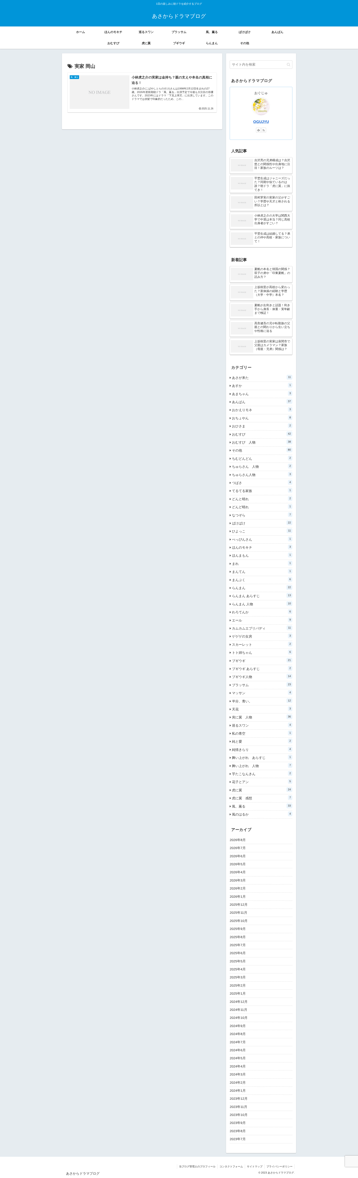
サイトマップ (255, 1166)
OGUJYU (261, 122)
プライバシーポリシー (279, 1166)
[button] (288, 64)
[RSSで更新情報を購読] (263, 130)
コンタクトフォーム (231, 1166)
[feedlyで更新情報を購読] (258, 130)
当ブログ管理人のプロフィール (197, 1166)
